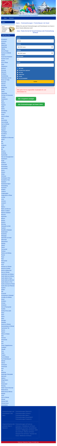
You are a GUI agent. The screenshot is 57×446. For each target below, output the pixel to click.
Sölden (3, 289)
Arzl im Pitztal (4, 51)
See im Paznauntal (6, 307)
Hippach (3, 130)
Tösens (3, 332)
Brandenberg (4, 76)
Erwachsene (20, 56)
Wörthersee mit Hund (25, 435)
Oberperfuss (4, 241)
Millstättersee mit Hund (22, 428)
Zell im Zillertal (5, 397)
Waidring (3, 372)
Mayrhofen (4, 216)
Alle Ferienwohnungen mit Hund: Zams (30, 104)
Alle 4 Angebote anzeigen (26, 98)
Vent (2, 368)
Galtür (2, 106)
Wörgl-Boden (4, 380)
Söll (2, 291)
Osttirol (3, 245)
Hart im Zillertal (5, 124)
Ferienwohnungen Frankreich (23, 419)
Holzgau (3, 135)
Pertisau (3, 251)
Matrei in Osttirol (5, 210)
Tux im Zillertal (5, 357)
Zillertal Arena (4, 403)
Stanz (2, 318)
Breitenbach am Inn (6, 78)
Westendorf (4, 384)
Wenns (3, 382)
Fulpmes (3, 104)
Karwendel (4, 164)
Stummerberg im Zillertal (7, 326)
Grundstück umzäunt (24, 70)
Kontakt (30, 442)
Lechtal (3, 197)
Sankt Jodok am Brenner (7, 280)
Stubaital (3, 322)
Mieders (3, 222)
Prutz (2, 264)
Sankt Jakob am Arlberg (7, 276)
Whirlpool (21, 74)
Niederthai (4, 233)
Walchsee (3, 376)
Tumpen (3, 355)
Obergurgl (3, 235)
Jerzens (3, 151)
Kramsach (3, 187)
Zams (3, 22)
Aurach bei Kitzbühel (6, 56)
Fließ (2, 101)
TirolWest (3, 347)
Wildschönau (4, 389)
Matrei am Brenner (6, 208)
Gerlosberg (4, 110)
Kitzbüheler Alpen (5, 183)
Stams (2, 316)
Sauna (20, 76)
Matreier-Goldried (5, 212)
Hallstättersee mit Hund (28, 426)
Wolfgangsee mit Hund (28, 430)
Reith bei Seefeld (5, 268)
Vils (2, 370)
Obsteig (3, 243)
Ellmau (3, 89)
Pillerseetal (4, 260)
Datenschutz (25, 442)
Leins (2, 199)
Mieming (3, 224)
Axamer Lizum (5, 58)
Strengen (3, 320)
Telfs (2, 335)
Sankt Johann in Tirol (6, 282)
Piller (2, 258)
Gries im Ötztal (5, 116)
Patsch (3, 247)
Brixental (3, 81)
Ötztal (2, 64)
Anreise (19, 44)
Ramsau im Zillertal (6, 266)
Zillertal (3, 399)
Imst (2, 143)
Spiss (2, 314)
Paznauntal (4, 249)
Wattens (3, 378)
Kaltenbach (4, 158)
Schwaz (3, 303)
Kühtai (3, 174)
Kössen (3, 172)
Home (5, 18)
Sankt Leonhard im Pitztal (8, 283)
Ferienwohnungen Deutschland (24, 417)
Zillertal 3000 (4, 401)
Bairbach (3, 68)
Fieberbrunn (4, 99)
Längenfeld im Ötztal (6, 195)
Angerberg (4, 47)
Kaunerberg (4, 166)
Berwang (3, 70)
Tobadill (3, 349)
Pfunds (3, 255)
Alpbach (3, 43)
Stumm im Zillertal (6, 324)
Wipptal (3, 393)
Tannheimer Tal (5, 328)
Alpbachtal (4, 45)
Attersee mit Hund (28, 431)
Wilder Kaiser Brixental (7, 387)
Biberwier (3, 72)
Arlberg (3, 49)
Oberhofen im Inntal (6, 237)
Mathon (3, 206)
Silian (2, 312)
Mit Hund (21, 68)
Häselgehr (4, 126)
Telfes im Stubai (5, 334)
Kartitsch (3, 162)
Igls (2, 141)
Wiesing (3, 385)
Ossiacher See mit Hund (22, 433)
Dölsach (3, 83)
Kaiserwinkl (4, 155)
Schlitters (3, 301)
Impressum (20, 442)
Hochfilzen (4, 133)
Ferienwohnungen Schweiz (23, 413)
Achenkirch (4, 39)
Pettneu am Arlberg (6, 253)
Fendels (3, 97)
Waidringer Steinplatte (7, 374)
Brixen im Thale (5, 79)
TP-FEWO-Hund (36, 442)
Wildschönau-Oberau (6, 391)
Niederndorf (4, 232)
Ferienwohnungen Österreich (23, 411)
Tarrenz (3, 330)
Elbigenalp (4, 87)
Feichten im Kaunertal (7, 95)
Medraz (3, 220)
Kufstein (3, 189)
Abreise (19, 50)
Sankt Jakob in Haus (6, 278)
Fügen (3, 91)
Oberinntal (4, 239)
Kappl (2, 160)
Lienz (2, 205)
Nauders (3, 228)
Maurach (3, 214)
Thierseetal (4, 339)
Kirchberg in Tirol (5, 178)
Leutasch (3, 203)
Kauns (3, 170)
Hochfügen (4, 131)
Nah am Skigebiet (23, 78)
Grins (2, 118)
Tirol (2, 341)
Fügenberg (4, 93)
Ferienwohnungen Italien (22, 415)
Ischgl (2, 147)
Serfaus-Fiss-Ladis (6, 310)
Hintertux (3, 128)
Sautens (3, 287)
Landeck (3, 191)
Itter (2, 149)
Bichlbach (3, 74)
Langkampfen (4, 193)
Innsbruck (3, 145)
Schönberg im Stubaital (7, 295)
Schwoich (3, 305)
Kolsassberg (4, 185)
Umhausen (4, 364)
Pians (2, 257)
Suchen (35, 81)
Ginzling (3, 112)
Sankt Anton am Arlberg (7, 274)
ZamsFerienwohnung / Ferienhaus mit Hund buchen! (6, 29)
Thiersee (3, 337)
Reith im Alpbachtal (6, 270)
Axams (3, 60)
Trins (2, 351)
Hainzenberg (4, 122)
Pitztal (2, 262)
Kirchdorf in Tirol (5, 180)
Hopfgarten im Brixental (7, 137)
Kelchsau (3, 176)
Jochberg (3, 153)
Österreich (11, 18)
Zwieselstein (4, 405)
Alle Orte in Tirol (6, 35)
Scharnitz (3, 293)
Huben (3, 139)
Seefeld (3, 308)
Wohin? (18, 38)
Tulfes (2, 353)
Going (2, 114)
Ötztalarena (4, 66)
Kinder (18, 62)
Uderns (3, 362)
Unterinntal (4, 366)
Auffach (3, 54)
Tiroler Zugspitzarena (6, 345)
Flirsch (3, 103)
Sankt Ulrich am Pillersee (7, 285)
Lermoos (3, 201)
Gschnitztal (4, 120)
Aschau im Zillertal (6, 53)
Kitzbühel (3, 181)
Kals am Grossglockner (7, 156)
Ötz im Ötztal (4, 62)
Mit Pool (21, 72)
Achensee (3, 41)
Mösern (3, 218)
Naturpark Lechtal (5, 226)
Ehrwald (3, 85)
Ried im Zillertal (5, 272)
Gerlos (3, 108)
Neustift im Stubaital (6, 230)
